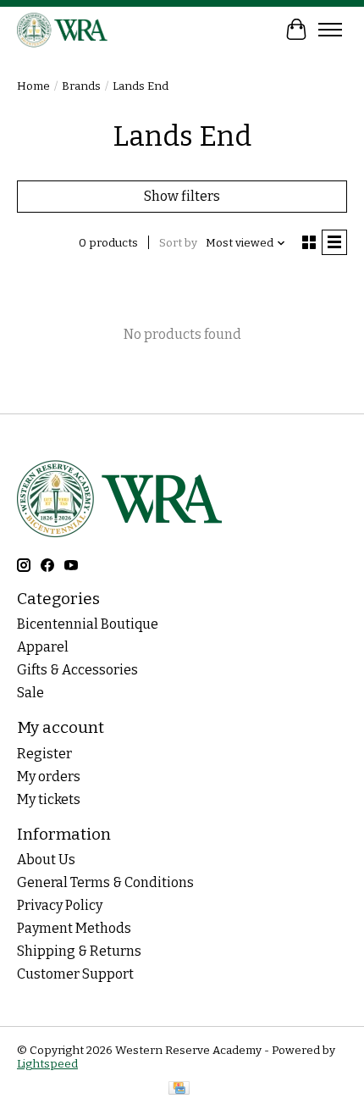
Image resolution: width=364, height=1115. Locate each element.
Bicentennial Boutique (87, 624)
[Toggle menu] (330, 30)
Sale (30, 693)
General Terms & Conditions (105, 882)
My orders (48, 776)
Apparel (43, 647)
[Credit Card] (179, 1089)
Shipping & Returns (79, 951)
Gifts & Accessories (77, 670)
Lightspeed (47, 1064)
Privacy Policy (59, 905)
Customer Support (75, 974)
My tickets (48, 799)
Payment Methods (74, 928)
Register (44, 754)
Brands (81, 86)
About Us (46, 860)
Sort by (178, 243)
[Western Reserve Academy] (62, 29)
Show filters (182, 196)
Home (33, 86)
